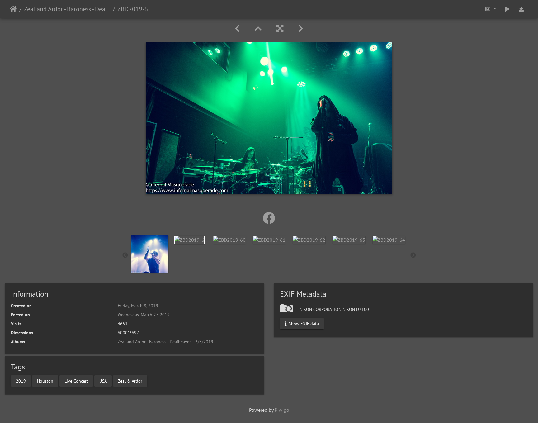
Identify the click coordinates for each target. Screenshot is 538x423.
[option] (150, 254)
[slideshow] (507, 8)
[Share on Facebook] (269, 218)
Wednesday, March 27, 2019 (144, 314)
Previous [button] (125, 255)
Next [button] (413, 255)
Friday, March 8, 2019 (138, 305)
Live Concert (76, 380)
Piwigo (282, 410)
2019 (21, 380)
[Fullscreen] (280, 28)
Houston (45, 380)
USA (103, 380)
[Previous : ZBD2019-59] (237, 28)
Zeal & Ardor (130, 380)
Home (13, 9)
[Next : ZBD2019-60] (301, 28)
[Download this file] (521, 8)
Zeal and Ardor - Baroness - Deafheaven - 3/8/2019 (67, 9)
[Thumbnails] (258, 28)
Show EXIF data (303, 323)
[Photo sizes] (490, 8)
